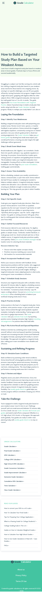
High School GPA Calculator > (14, 464)
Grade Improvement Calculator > (15, 473)
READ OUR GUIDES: (11, 503)
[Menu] (3, 2)
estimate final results (21, 317)
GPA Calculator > (10, 455)
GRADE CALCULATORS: (12, 442)
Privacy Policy (21, 575)
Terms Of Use (21, 581)
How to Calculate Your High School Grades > (19, 534)
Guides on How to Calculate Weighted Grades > (20, 530)
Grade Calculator (24, 107)
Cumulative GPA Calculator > (14, 481)
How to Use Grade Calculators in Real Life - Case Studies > (20, 540)
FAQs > (6, 545)
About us (21, 569)
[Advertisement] (21, 27)
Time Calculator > (10, 486)
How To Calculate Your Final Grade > (16, 513)
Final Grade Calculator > (12, 451)
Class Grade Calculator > (12, 490)
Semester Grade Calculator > (14, 477)
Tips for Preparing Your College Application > (19, 517)
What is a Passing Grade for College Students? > (20, 521)
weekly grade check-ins (18, 389)
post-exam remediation (29, 164)
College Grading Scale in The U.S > (15, 526)
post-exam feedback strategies (25, 239)
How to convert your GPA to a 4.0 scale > (18, 508)
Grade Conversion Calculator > (14, 468)
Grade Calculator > (10, 446)
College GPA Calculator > (12, 459)
